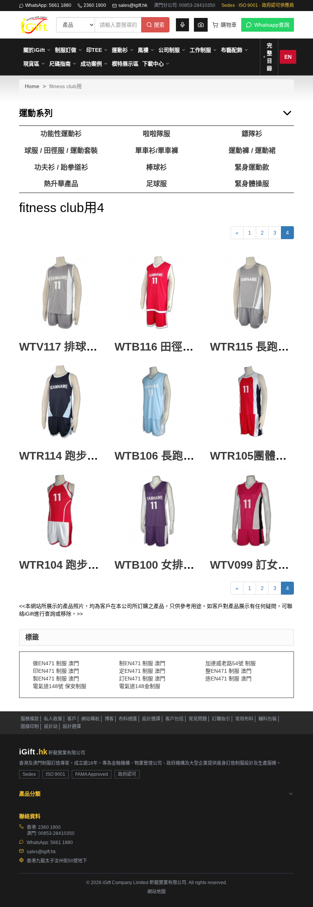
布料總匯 (128, 719)
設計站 (51, 726)
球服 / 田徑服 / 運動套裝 (61, 150)
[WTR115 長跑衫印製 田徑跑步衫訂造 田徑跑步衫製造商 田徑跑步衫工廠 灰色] (252, 292)
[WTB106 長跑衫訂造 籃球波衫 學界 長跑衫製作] (156, 401)
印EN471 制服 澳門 (56, 671)
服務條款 (30, 719)
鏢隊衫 (252, 134)
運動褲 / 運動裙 (252, 150)
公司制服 (169, 50)
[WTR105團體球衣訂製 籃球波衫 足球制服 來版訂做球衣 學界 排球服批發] (252, 401)
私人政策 (53, 719)
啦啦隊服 (156, 134)
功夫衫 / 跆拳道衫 (61, 167)
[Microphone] (182, 25)
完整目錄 (269, 56)
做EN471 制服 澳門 (56, 663)
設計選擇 (151, 719)
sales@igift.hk (132, 5)
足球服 (156, 184)
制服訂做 (65, 50)
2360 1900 (95, 5)
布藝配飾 (231, 50)
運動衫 (120, 50)
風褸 (143, 50)
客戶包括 (174, 719)
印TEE (94, 50)
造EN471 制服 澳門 (228, 678)
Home (32, 86)
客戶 (71, 719)
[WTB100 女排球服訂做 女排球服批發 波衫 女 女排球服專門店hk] (156, 510)
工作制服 (200, 50)
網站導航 (90, 719)
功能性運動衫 (61, 134)
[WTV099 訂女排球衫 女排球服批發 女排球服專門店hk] (252, 510)
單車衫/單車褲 (156, 150)
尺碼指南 (60, 64)
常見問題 (198, 719)
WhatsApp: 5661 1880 (48, 5)
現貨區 (31, 64)
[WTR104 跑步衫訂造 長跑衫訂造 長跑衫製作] (61, 510)
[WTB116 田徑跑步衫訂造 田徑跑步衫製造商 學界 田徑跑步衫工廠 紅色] (156, 292)
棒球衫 (156, 167)
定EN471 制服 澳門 (142, 671)
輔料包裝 (267, 719)
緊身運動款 (252, 167)
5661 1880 (61, 842)
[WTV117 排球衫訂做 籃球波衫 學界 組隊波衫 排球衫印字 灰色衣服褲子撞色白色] (61, 292)
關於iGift (34, 50)
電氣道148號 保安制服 (59, 686)
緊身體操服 (252, 184)
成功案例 (91, 64)
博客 (109, 719)
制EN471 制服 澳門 (142, 663)
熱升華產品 (61, 184)
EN (288, 57)
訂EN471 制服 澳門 (142, 678)
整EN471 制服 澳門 (228, 671)
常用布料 (244, 719)
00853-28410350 (56, 833)
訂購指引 (221, 719)
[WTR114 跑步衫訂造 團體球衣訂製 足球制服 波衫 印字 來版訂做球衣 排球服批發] (61, 401)
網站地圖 (156, 891)
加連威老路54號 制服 (230, 663)
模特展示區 (125, 64)
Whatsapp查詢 (271, 25)
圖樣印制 (30, 726)
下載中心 (153, 64)
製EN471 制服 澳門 (56, 678)
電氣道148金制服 (139, 686)
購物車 (229, 25)
